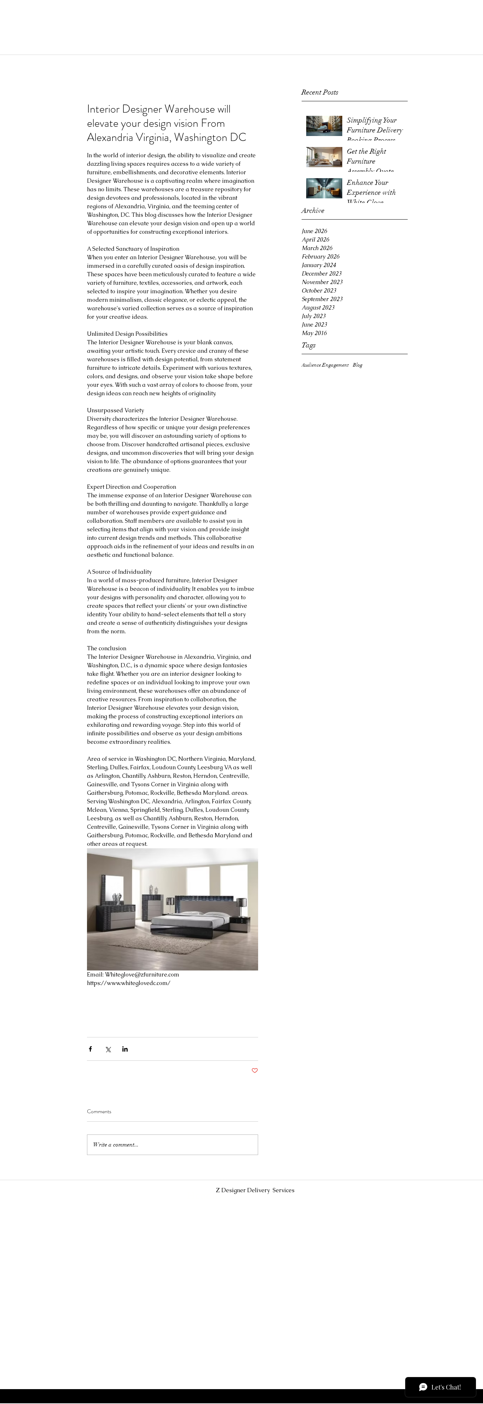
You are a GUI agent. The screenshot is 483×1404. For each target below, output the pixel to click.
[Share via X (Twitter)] (107, 1049)
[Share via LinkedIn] (125, 1049)
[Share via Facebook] (90, 1049)
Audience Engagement (325, 365)
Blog (357, 365)
